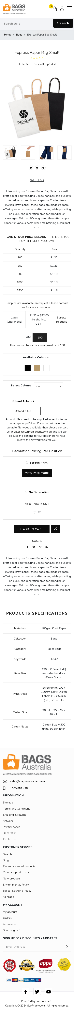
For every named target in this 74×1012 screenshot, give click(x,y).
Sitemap (8, 802)
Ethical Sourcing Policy (17, 891)
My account (10, 912)
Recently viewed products (19, 866)
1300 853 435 (19, 788)
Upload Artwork (23, 401)
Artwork (8, 821)
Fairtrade (8, 897)
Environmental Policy (16, 885)
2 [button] (37, 168)
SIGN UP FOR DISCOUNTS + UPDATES (30, 938)
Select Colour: (21, 385)
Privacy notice (11, 827)
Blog (6, 860)
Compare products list (16, 872)
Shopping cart (11, 930)
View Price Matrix (37, 473)
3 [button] (43, 168)
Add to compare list (55, 529)
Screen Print (39, 463)
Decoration (10, 833)
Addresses (9, 924)
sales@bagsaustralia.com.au (28, 781)
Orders (7, 918)
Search (63, 23)
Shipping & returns (14, 815)
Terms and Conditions (16, 809)
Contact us (9, 839)
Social (37, 541)
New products (12, 878)
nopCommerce (44, 1001)
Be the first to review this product (37, 64)
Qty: (28, 337)
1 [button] (31, 168)
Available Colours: (36, 357)
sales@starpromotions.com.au (33, 432)
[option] (10, 153)
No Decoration (39, 492)
